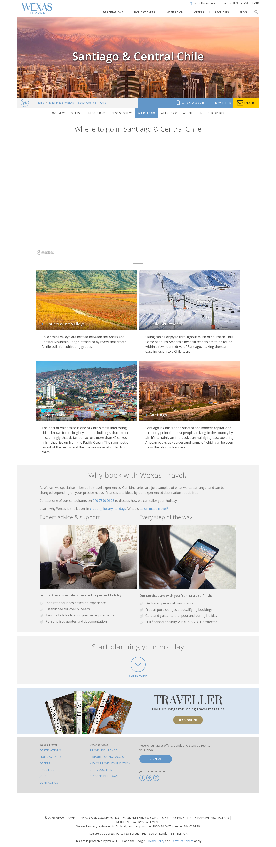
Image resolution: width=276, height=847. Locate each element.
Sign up (156, 759)
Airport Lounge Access (107, 757)
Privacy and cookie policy (99, 818)
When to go (169, 113)
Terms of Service (182, 841)
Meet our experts (212, 113)
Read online (188, 720)
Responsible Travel (105, 776)
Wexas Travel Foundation (110, 763)
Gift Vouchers (101, 770)
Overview (58, 113)
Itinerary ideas (96, 113)
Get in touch (138, 676)
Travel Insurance (103, 750)
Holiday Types (51, 757)
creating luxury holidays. (108, 508)
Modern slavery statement (138, 822)
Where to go (146, 113)
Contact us (49, 782)
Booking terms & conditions (145, 818)
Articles (188, 113)
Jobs (43, 776)
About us (47, 770)
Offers (75, 113)
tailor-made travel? (154, 508)
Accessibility (182, 818)
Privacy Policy (155, 841)
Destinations (50, 750)
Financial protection (212, 818)
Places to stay (122, 113)
